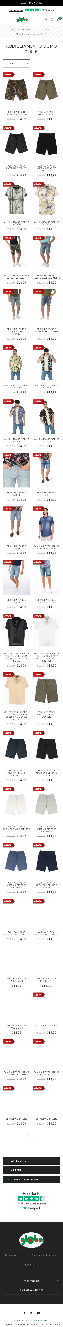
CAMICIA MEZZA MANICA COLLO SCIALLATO (16, 1073)
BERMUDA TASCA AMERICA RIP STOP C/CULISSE (16, 773)
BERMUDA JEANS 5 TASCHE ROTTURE (46, 601)
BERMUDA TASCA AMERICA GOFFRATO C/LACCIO (46, 714)
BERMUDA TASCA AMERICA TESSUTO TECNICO (46, 168)
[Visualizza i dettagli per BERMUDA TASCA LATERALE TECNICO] (46, 90)
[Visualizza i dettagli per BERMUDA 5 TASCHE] (16, 1100)
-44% (38, 128)
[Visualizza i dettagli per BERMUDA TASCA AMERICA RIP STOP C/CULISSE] (16, 748)
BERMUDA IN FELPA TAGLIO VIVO (16, 980)
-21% (8, 238)
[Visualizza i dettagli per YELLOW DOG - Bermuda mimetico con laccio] (16, 253)
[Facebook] (24, 1312)
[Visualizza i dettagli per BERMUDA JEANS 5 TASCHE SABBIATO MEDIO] (46, 253)
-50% (8, 74)
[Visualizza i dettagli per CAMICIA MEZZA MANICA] (46, 1007)
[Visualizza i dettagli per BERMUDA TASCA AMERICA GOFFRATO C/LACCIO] (46, 690)
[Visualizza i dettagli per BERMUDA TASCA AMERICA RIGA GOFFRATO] (16, 804)
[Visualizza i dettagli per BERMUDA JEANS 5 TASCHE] (16, 470)
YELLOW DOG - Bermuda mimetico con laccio (16, 276)
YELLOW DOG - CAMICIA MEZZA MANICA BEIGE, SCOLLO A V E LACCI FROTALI (16, 716)
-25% (8, 347)
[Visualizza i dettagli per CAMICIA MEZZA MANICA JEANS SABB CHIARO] (46, 524)
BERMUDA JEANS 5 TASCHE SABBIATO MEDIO (46, 276)
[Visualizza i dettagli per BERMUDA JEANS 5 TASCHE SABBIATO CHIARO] (16, 307)
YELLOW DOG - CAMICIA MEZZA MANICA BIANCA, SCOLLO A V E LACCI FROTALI (46, 657)
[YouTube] (38, 1312)
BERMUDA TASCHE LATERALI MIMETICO (16, 113)
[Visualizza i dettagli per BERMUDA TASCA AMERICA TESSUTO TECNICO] (46, 143)
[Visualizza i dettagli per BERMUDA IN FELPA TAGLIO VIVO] (16, 960)
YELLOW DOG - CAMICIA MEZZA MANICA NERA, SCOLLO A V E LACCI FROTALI (16, 657)
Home (13, 29)
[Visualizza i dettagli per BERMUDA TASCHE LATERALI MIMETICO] (16, 90)
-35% (38, 509)
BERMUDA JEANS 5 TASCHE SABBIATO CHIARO (16, 331)
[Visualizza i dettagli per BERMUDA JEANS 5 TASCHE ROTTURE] (46, 578)
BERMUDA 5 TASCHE (16, 1119)
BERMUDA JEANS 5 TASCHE (16, 494)
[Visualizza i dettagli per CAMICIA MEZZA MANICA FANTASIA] (16, 200)
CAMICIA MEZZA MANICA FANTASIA (16, 223)
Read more (31, 1265)
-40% (8, 184)
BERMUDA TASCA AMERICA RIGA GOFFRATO (16, 828)
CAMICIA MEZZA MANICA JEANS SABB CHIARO (46, 547)
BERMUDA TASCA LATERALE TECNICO (47, 113)
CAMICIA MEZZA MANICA (46, 1025)
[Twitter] (31, 1312)
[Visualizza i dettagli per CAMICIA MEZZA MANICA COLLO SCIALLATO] (16, 1053)
